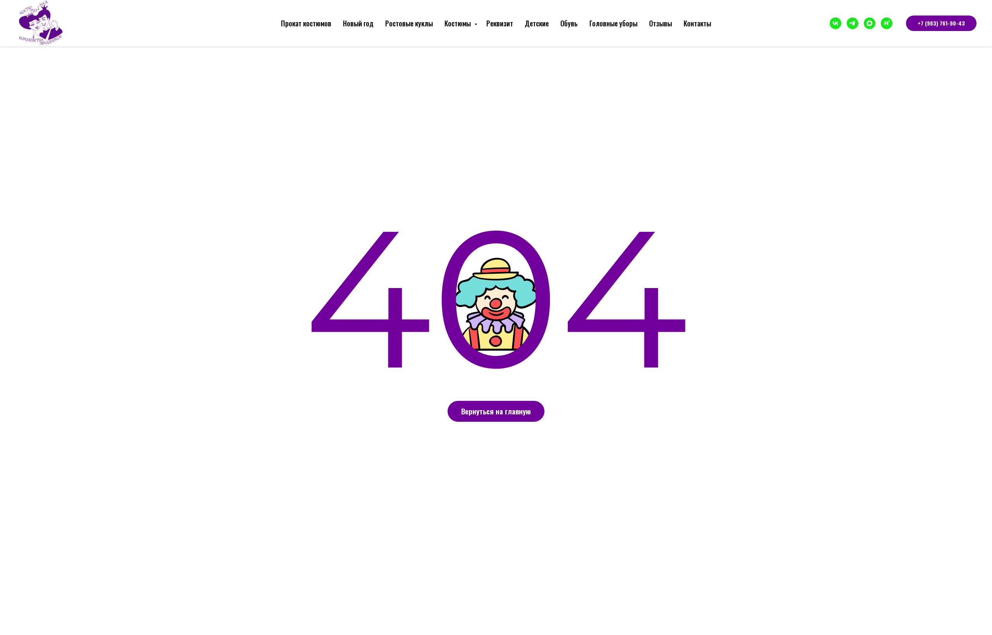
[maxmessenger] (869, 23)
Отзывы (660, 23)
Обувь (569, 23)
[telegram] (852, 23)
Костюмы (458, 23)
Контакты (697, 23)
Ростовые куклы (409, 23)
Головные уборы (613, 23)
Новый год (358, 23)
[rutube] (886, 23)
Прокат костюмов (306, 23)
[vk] (835, 23)
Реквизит (499, 23)
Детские (537, 23)
